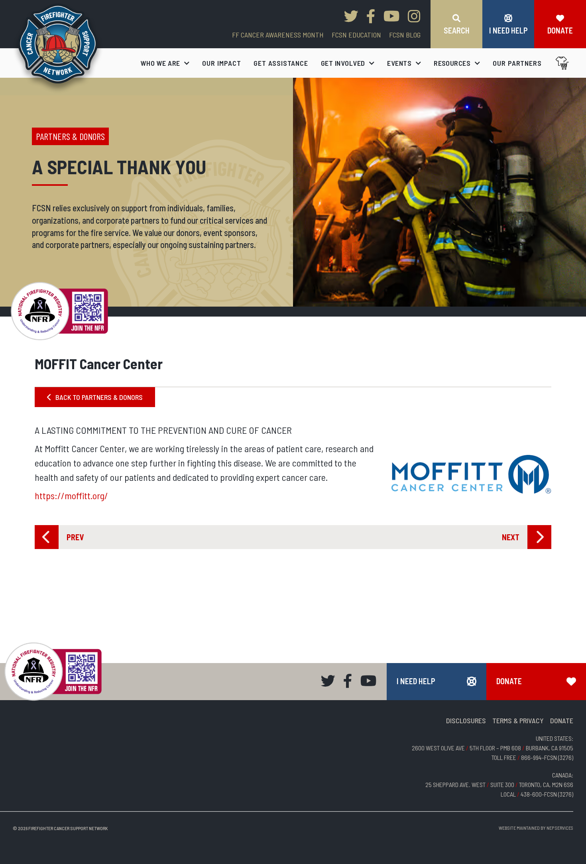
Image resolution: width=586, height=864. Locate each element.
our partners (517, 63)
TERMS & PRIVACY (518, 720)
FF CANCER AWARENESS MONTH (278, 34)
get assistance (281, 63)
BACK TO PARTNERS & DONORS (95, 397)
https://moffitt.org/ (71, 495)
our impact (221, 63)
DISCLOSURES (466, 720)
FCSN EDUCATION (356, 34)
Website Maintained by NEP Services (536, 828)
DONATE (561, 720)
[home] (58, 48)
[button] (165, 63)
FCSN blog (405, 34)
